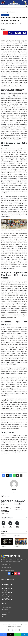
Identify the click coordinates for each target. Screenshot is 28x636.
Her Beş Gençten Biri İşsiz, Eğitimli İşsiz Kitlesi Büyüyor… (20, 501)
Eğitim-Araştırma (6, 612)
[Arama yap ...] (26, 6)
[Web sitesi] (14, 492)
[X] (7, 475)
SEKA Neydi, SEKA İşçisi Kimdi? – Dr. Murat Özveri (7, 501)
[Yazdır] (21, 475)
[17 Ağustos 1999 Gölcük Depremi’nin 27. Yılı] (7, 541)
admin (14, 490)
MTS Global (9, 626)
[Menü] (2, 6)
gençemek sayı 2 (11, 12)
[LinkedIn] (10, 475)
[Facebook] (3, 475)
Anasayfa (4, 12)
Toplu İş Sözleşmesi (6, 607)
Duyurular (4, 614)
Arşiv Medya (23, 624)
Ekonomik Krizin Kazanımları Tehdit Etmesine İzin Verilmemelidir (6, 509)
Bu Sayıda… (17, 507)
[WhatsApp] (14, 475)
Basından (4, 616)
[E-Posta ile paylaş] (17, 475)
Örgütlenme (5, 609)
